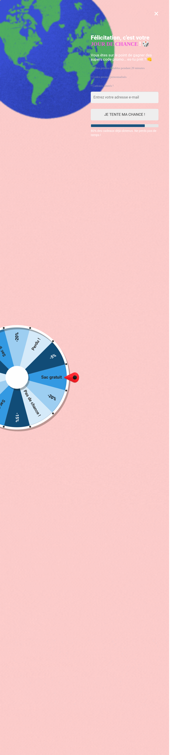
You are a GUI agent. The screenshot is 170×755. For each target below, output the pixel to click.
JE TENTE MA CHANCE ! (124, 114)
